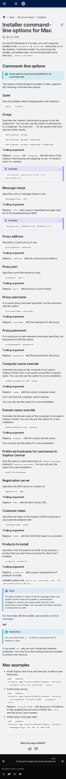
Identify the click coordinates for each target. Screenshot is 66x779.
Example (13, 169)
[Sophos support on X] (3, 774)
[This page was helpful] (30, 749)
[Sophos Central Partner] (4, 17)
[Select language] (23, 4)
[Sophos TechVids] (14, 774)
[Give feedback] (20, 774)
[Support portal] (9, 774)
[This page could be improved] (36, 749)
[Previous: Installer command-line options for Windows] (3, 761)
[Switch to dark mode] (16, 4)
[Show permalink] (62, 24)
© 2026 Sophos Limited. (13, 769)
